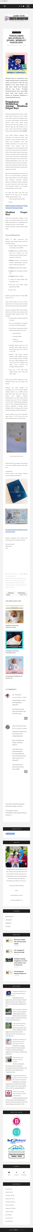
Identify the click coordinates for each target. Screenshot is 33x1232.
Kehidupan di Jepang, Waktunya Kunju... (12, 626)
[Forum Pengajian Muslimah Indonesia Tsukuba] (16, 1158)
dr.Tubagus (16, 695)
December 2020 (9, 1202)
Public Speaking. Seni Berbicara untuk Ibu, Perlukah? (17, 1059)
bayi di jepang (16, 32)
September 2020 (10, 1208)
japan (7, 576)
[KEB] (16, 1136)
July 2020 (8, 1215)
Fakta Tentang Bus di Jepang (19, 1009)
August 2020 (9, 1211)
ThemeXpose (21, 1229)
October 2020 (9, 1205)
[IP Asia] (16, 1144)
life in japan (9, 920)
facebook (16, 1175)
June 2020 (8, 1218)
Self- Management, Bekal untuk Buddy (19, 951)
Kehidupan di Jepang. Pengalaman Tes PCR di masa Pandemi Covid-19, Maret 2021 (20, 962)
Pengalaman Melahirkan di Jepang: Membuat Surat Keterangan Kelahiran (19, 1041)
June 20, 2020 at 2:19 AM (19, 697)
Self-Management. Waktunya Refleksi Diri (20, 972)
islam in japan (9, 916)
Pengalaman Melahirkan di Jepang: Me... (14, 677)
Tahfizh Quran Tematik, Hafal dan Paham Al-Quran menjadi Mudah (19, 1093)
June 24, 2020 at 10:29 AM (19, 728)
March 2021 (8, 1192)
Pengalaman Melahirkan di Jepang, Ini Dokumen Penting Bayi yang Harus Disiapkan (19, 1077)
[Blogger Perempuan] (16, 1126)
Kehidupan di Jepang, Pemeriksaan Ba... (12, 652)
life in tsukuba (13, 580)
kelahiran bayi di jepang (15, 578)
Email (9, 1175)
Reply (26, 718)
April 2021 (8, 1189)
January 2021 (9, 1198)
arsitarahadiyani (13, 45)
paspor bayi (9, 585)
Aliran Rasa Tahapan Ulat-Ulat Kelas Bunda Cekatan (20, 941)
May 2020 (8, 1221)
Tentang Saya (23, 880)
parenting (8, 923)
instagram (23, 1175)
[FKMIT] (16, 1151)
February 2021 (9, 1195)
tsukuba (11, 587)
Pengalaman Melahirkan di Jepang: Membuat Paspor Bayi (19, 993)
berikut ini (11, 297)
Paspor (7, 135)
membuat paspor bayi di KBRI (16, 582)
